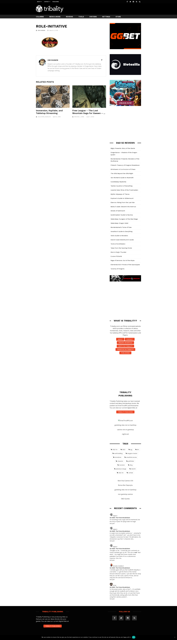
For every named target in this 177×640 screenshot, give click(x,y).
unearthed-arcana (131, 457)
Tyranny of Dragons (117, 269)
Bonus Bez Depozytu (125, 485)
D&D (123, 449)
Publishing (55, 1)
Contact (46, 1)
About (39, 1)
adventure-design (121, 469)
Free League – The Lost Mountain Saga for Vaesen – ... (88, 112)
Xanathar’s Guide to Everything (121, 231)
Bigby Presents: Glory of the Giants (123, 148)
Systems (93, 17)
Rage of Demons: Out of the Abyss (123, 260)
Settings (106, 17)
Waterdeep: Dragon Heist (119, 223)
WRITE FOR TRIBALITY (125, 346)
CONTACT (130, 339)
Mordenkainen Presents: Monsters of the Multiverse (125, 160)
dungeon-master (132, 453)
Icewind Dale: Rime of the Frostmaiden (124, 190)
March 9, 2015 (53, 30)
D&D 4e (121, 473)
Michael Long (79, 116)
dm (138, 449)
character (120, 461)
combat (130, 473)
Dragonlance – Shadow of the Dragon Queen (124, 154)
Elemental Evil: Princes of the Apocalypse (125, 264)
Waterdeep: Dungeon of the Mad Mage (124, 219)
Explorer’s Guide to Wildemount (122, 198)
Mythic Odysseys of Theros (120, 194)
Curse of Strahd (116, 256)
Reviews (69, 17)
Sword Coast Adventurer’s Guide (122, 240)
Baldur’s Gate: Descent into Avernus (123, 206)
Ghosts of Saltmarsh (118, 211)
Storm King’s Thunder (118, 252)
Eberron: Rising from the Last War (123, 202)
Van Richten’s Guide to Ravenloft (122, 177)
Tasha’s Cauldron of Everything (121, 186)
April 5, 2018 (56, 116)
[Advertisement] (107, 9)
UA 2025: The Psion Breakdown (120, 517)
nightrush (125, 434)
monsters (122, 465)
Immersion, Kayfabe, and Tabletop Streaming (49, 112)
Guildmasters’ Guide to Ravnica (122, 215)
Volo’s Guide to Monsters (119, 235)
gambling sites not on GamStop (125, 425)
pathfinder (131, 461)
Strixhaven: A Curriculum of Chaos (123, 169)
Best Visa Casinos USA (125, 481)
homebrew (118, 457)
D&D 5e (114, 449)
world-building (118, 453)
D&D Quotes (125, 499)
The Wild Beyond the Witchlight (122, 173)
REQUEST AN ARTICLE (125, 343)
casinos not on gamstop (125, 430)
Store (118, 17)
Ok (134, 637)
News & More (54, 17)
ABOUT (120, 339)
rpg (131, 449)
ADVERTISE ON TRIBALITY (125, 349)
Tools (81, 17)
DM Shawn (41, 30)
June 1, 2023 (90, 116)
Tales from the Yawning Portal (121, 248)
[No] (175, 637)
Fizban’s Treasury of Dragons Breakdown (125, 165)
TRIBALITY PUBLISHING (125, 412)
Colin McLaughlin (44, 116)
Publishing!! (125, 353)
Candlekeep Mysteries (118, 182)
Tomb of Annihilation (118, 244)
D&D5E (133, 469)
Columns (40, 17)
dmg (131, 465)
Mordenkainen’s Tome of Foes (121, 227)
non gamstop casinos (125, 494)
